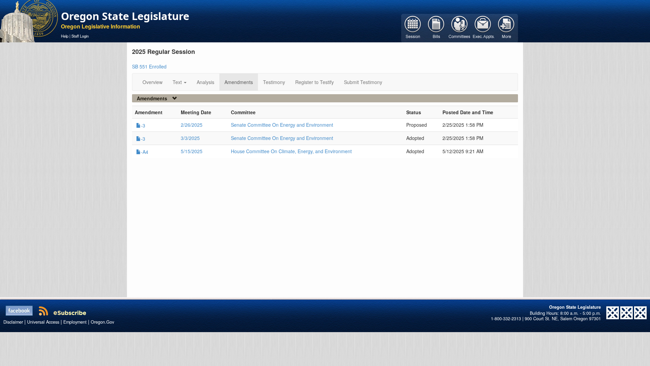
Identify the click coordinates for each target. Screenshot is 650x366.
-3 (143, 125)
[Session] (413, 27)
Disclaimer (13, 322)
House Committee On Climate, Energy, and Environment (291, 151)
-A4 (144, 151)
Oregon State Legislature (125, 16)
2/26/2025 (191, 124)
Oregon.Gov (102, 322)
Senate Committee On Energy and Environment (282, 124)
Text (178, 82)
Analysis (205, 82)
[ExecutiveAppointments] (483, 27)
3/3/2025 (190, 138)
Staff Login (80, 36)
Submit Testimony (363, 82)
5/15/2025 (191, 151)
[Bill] (436, 27)
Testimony (274, 82)
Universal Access (43, 322)
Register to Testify (314, 82)
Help (64, 36)
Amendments (238, 82)
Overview (152, 82)
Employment (75, 322)
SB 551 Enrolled (149, 66)
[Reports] (506, 27)
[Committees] (459, 27)
